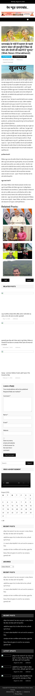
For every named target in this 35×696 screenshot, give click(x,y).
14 (21, 506)
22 (26, 509)
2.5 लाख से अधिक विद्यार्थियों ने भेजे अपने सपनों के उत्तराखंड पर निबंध (18, 545)
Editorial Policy (10, 692)
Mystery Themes (19, 690)
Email (5, 422)
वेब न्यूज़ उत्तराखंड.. (17, 7)
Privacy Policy (18, 694)
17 (3, 509)
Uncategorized (6, 56)
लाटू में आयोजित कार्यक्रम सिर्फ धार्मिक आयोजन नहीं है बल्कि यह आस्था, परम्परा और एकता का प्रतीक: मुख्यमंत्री (16, 315)
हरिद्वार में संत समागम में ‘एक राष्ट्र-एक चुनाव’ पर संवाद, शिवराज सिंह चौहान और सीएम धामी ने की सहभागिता (18, 532)
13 (17, 506)
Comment (6, 396)
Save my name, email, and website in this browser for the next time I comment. (9, 445)
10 (3, 506)
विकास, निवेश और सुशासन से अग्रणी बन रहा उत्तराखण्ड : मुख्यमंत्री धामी (17, 554)
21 (21, 509)
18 (8, 509)
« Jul (2, 520)
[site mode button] (29, 19)
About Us (19, 692)
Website (5, 430)
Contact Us (27, 692)
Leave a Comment (8, 62)
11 (8, 506)
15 (26, 506)
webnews (20, 59)
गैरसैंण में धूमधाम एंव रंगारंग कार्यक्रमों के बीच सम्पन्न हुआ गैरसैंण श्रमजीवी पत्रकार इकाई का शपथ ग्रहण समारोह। (6, 280)
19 (12, 509)
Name (5, 415)
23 (31, 509)
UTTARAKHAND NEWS (20, 56)
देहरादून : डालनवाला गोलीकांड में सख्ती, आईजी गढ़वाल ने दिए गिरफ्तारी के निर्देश (15, 374)
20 (17, 509)
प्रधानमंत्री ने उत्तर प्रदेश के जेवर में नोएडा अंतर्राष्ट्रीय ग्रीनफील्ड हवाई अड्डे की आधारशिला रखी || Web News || (30, 280)
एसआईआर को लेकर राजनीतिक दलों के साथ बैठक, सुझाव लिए (18, 549)
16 (31, 506)
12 (12, 506)
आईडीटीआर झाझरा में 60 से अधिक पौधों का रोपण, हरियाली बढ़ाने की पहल (17, 539)
